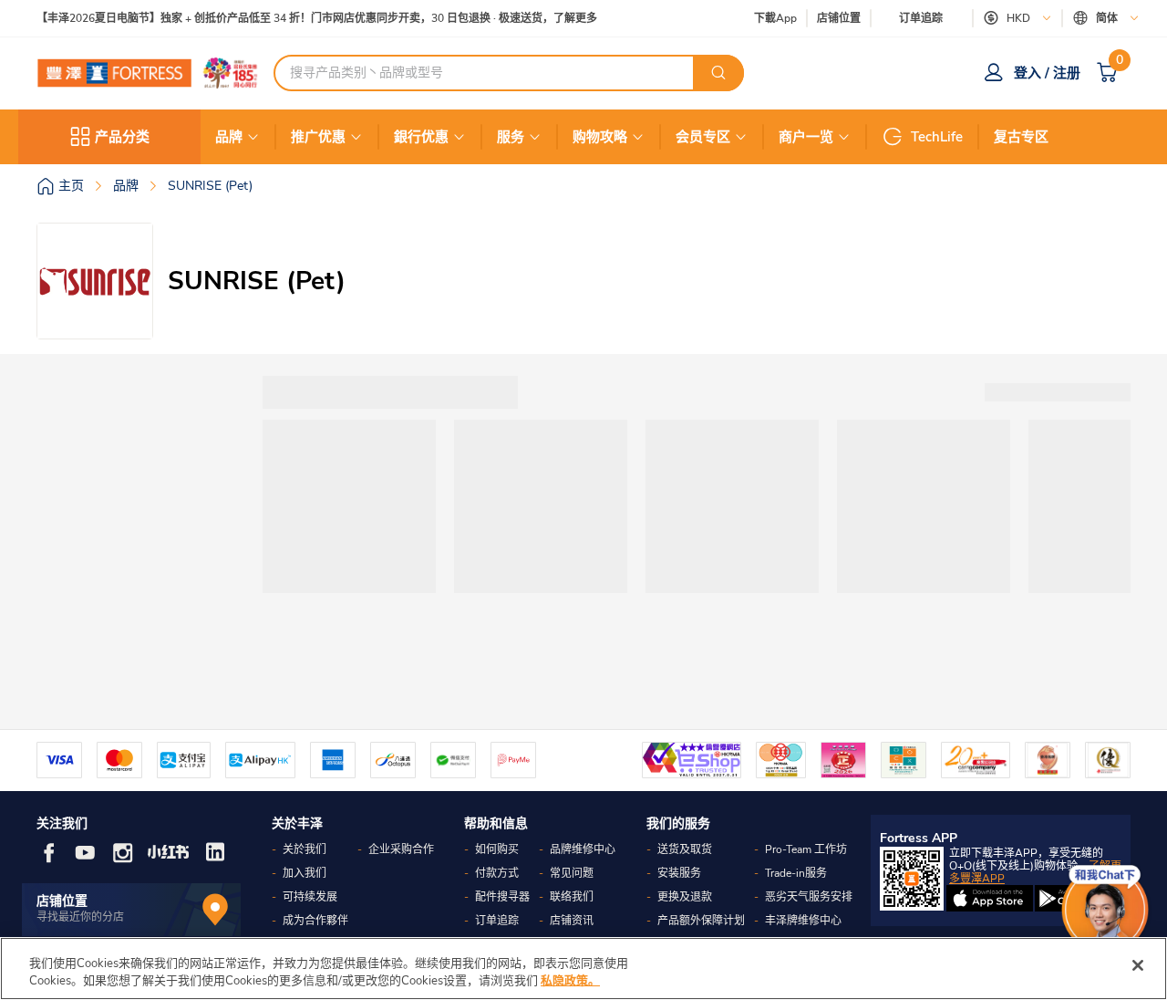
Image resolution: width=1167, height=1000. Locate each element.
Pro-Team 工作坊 (806, 849)
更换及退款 (684, 897)
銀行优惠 (421, 137)
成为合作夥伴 (315, 920)
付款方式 (497, 873)
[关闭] (1138, 965)
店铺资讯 (572, 920)
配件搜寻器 (502, 897)
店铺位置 (839, 19)
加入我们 (304, 873)
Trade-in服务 (796, 873)
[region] (583, 968)
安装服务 (679, 873)
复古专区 (1021, 137)
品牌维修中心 (582, 849)
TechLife (937, 137)
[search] (718, 73)
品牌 (229, 137)
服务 (510, 137)
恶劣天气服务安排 (808, 897)
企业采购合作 (401, 849)
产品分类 (122, 137)
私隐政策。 (570, 981)
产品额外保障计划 (701, 920)
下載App (775, 18)
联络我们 (572, 897)
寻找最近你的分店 (80, 917)
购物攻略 (600, 137)
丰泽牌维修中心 (803, 920)
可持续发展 (310, 897)
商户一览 (806, 137)
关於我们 (304, 849)
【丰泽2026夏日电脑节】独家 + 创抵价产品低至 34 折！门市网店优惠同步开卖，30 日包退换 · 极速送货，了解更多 (316, 19)
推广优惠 (318, 137)
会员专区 (703, 137)
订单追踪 (921, 18)
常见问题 (572, 873)
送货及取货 (684, 849)
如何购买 (497, 849)
